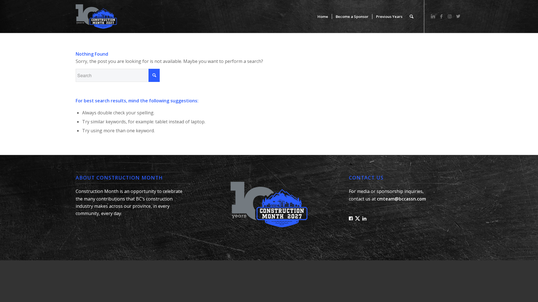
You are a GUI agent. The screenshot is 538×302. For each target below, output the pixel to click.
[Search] (411, 16)
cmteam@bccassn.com (401, 199)
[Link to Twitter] (458, 16)
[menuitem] (323, 16)
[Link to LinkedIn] (433, 16)
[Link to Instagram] (450, 16)
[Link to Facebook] (441, 16)
